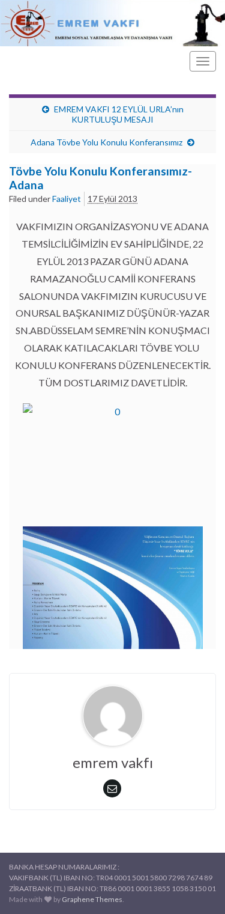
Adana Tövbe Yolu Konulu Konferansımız (106, 142)
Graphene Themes (92, 899)
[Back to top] (198, 887)
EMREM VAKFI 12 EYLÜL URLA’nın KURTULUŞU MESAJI (119, 114)
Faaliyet (66, 198)
